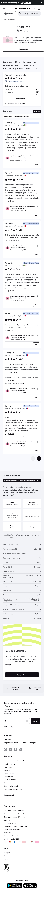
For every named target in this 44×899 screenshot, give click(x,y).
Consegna (7, 770)
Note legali (7, 833)
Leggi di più (9, 150)
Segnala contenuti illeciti (12, 836)
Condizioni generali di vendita (14, 814)
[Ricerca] (20, 13)
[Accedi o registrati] (34, 8)
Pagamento (8, 767)
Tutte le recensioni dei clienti (14, 789)
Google (8, 664)
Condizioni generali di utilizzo (14, 811)
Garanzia (7, 820)
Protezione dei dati (10, 823)
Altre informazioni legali (12, 830)
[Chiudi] (41, 2)
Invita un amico (9, 800)
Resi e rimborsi (9, 773)
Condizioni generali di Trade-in (14, 817)
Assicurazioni (8, 777)
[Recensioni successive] (39, 458)
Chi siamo (7, 739)
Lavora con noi (9, 746)
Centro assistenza (10, 780)
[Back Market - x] (20, 749)
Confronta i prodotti (11, 786)
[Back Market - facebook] (15, 749)
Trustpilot (7, 853)
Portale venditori (9, 764)
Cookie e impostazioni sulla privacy (16, 826)
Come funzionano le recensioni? (17, 103)
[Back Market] (22, 8)
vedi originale (22, 383)
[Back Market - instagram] (5, 749)
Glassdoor (7, 856)
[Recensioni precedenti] (33, 458)
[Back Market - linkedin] (10, 749)
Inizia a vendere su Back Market (15, 761)
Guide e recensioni (10, 783)
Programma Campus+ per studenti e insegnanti (20, 743)
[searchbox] (31, 13)
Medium (7, 859)
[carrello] (39, 8)
